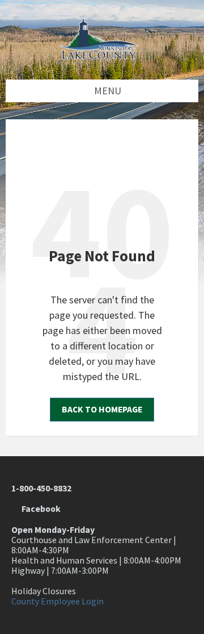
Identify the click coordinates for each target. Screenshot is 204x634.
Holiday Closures (43, 591)
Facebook (39, 508)
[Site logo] (102, 55)
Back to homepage (102, 409)
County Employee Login (57, 601)
